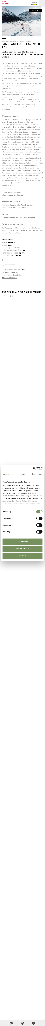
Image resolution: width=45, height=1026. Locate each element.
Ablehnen (22, 556)
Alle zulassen (22, 542)
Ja (4, 296)
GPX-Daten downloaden (13, 265)
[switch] (39, 518)
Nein (11, 296)
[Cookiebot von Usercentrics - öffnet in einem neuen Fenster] (32, 468)
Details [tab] (22, 474)
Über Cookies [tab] (37, 474)
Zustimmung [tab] (8, 474)
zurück (35, 10)
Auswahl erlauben (22, 549)
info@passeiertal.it (9, 278)
